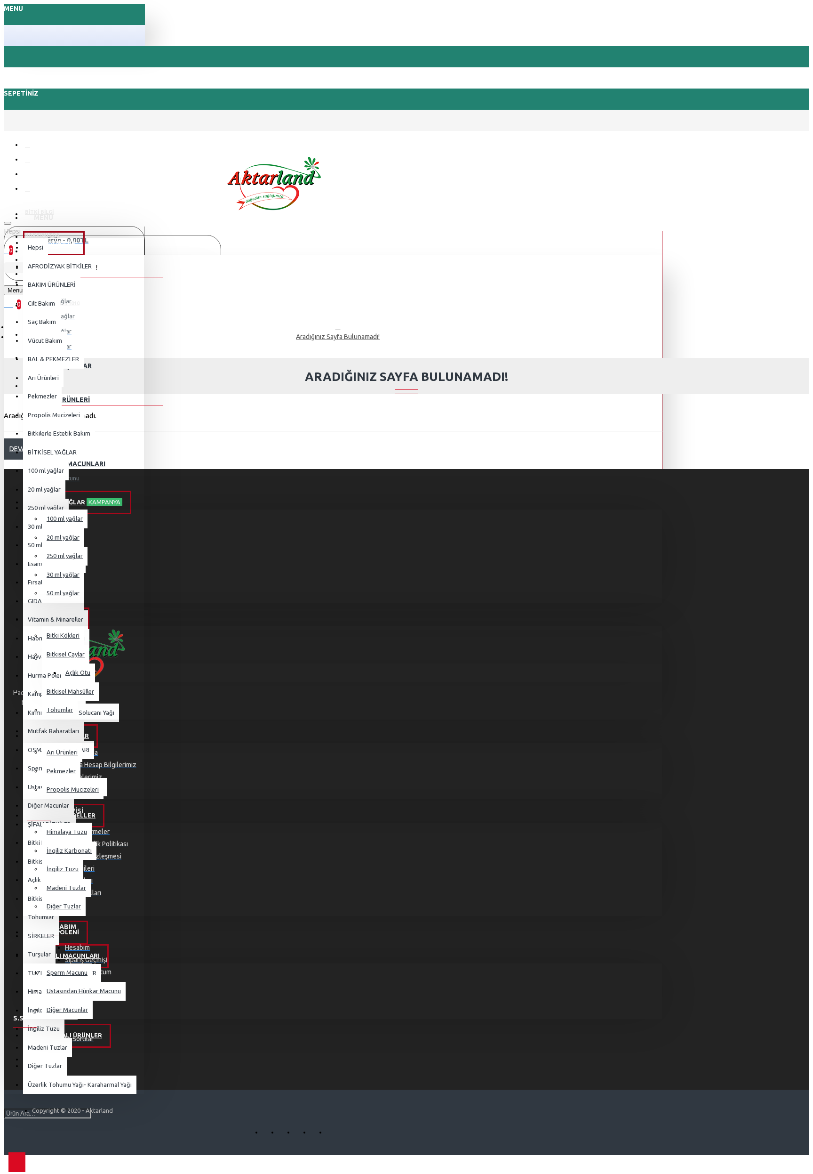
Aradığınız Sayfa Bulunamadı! (338, 336)
